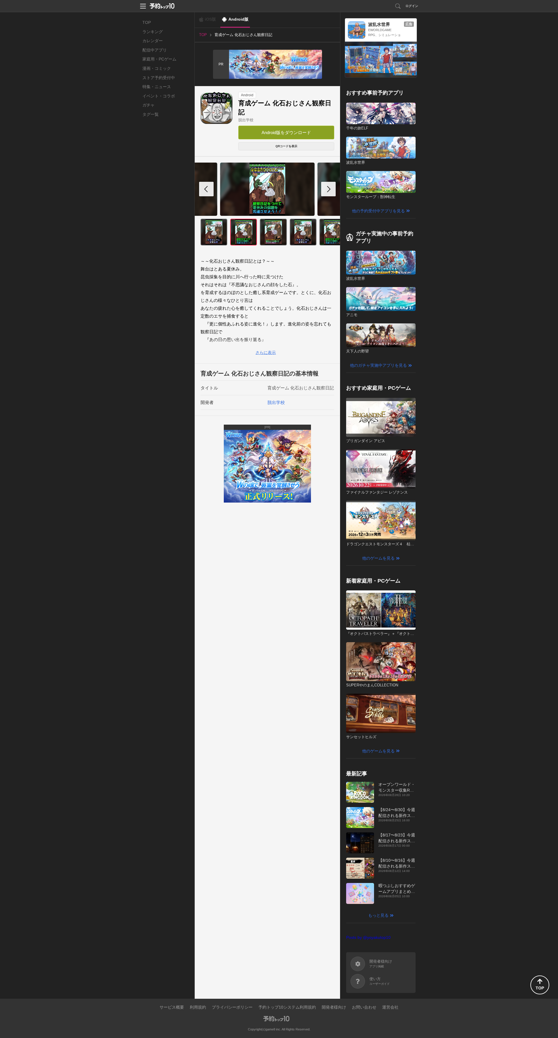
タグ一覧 (150, 114)
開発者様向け (334, 1007)
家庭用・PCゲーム (159, 59)
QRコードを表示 (286, 146)
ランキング (152, 31)
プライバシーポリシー (232, 1007)
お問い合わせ (364, 1007)
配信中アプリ (154, 50)
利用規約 (198, 1007)
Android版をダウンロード (286, 132)
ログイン (411, 6)
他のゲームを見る (378, 558)
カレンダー (152, 40)
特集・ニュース (156, 86)
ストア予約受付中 (158, 77)
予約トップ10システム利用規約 (287, 1007)
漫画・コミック (156, 68)
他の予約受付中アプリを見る (378, 211)
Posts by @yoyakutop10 (368, 937)
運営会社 (390, 1007)
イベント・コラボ (158, 96)
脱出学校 (245, 120)
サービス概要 (172, 1007)
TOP (146, 22)
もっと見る (378, 915)
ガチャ (148, 105)
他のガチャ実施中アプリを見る (378, 365)
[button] (328, 189)
